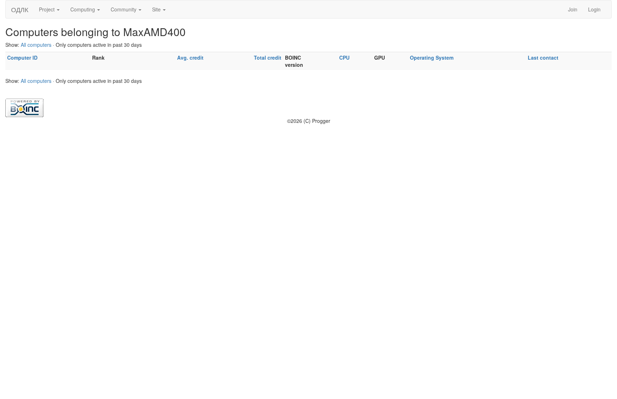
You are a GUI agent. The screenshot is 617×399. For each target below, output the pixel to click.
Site (157, 9)
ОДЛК (19, 9)
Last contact (543, 57)
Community (124, 9)
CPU (344, 57)
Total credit (267, 57)
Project (47, 9)
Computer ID (22, 57)
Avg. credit (190, 57)
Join (572, 9)
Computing (83, 9)
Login (594, 9)
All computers (36, 44)
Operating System (431, 57)
